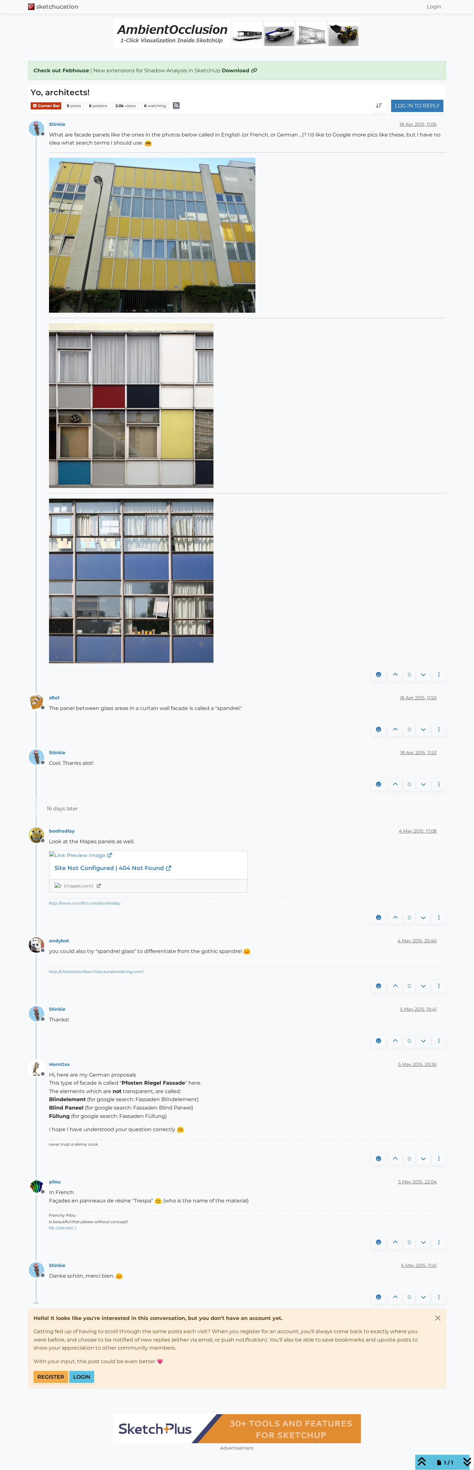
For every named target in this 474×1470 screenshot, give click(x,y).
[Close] (438, 1318)
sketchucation (57, 6)
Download (236, 70)
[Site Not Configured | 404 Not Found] (148, 855)
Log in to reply (417, 106)
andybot (59, 941)
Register (50, 1377)
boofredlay (61, 831)
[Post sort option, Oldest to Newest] (379, 106)
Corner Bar (48, 105)
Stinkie (57, 124)
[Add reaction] (378, 675)
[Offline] (39, 128)
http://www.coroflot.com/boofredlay (84, 903)
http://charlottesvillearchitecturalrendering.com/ (96, 971)
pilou (55, 1182)
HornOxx (59, 1064)
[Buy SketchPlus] (237, 1428)
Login (81, 1377)
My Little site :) (62, 1227)
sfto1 (54, 698)
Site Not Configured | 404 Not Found (109, 868)
